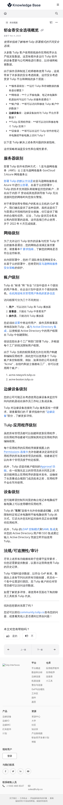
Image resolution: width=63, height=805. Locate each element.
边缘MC (7, 724)
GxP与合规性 (38, 689)
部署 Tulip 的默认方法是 (18, 181)
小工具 (49, 680)
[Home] (24, 5)
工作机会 (23, 798)
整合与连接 (37, 685)
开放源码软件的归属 (38, 798)
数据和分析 (37, 672)
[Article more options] (56, 22)
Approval (46, 466)
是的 (14, 635)
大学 (34, 720)
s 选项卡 (16, 452)
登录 (9, 755)
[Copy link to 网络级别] (24, 233)
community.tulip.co (32, 612)
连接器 (49, 676)
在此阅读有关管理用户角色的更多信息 (32, 293)
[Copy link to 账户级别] (24, 277)
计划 (5, 733)
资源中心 (36, 716)
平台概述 (36, 668)
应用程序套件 (52, 668)
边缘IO (6, 720)
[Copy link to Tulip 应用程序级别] (41, 425)
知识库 (35, 729)
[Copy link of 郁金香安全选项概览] (42, 30)
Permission (11, 452)
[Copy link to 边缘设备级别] (32, 389)
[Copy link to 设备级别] (24, 492)
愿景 (34, 702)
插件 (34, 697)
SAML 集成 (48, 529)
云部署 (24, 185)
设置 (17, 323)
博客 (34, 741)
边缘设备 (7, 716)
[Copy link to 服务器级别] (28, 158)
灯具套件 (7, 729)
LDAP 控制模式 (31, 529)
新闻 (52, 798)
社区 (34, 724)
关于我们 (13, 798)
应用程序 (50, 672)
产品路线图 (37, 733)
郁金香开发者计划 (40, 737)
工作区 (35, 693)
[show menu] (57, 5)
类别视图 (13, 22)
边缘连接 (36, 676)
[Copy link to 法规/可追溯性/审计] (43, 551)
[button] (18, 649)
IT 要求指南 (27, 249)
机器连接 (36, 680)
